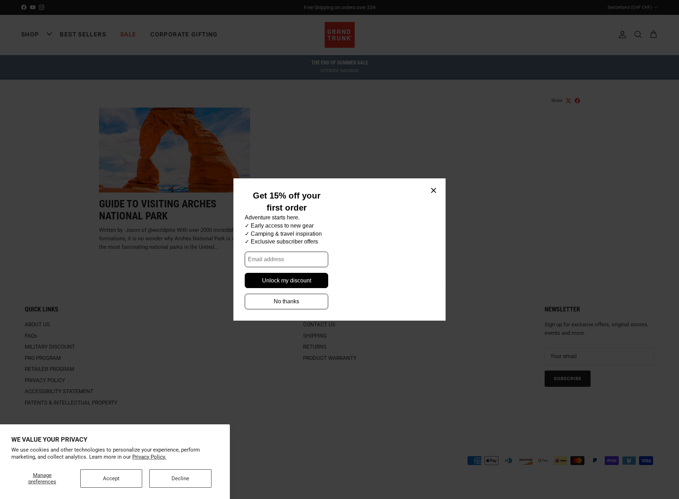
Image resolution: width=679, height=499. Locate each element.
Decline (180, 478)
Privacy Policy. (149, 457)
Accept (111, 478)
